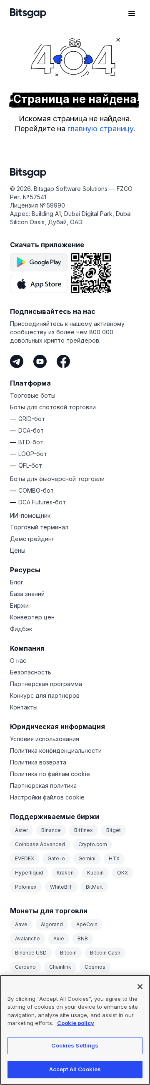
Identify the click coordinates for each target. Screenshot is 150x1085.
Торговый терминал (39, 527)
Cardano (25, 967)
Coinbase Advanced (40, 844)
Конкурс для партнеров (45, 695)
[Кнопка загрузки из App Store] (39, 284)
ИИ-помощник (30, 515)
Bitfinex (83, 830)
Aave (21, 924)
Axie (58, 938)
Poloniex (26, 887)
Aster (21, 830)
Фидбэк (21, 628)
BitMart (94, 887)
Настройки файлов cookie (47, 797)
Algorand (52, 924)
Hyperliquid (29, 873)
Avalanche (27, 938)
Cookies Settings (74, 1045)
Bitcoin (68, 953)
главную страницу (101, 128)
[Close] (140, 986)
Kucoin (95, 873)
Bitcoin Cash (105, 953)
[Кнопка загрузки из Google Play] (39, 262)
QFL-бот (30, 465)
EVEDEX (24, 858)
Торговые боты (32, 395)
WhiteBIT (61, 887)
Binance (51, 830)
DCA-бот (31, 430)
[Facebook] (63, 361)
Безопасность (30, 672)
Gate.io (56, 858)
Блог (16, 582)
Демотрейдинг (32, 538)
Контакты (24, 707)
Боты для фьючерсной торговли (57, 478)
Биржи (19, 605)
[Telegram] (16, 361)
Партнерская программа (46, 683)
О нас (18, 660)
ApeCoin (87, 924)
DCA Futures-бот (42, 502)
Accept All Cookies (75, 1069)
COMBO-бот (36, 490)
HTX (114, 858)
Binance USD (31, 953)
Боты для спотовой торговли (53, 407)
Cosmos (95, 967)
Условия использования (44, 738)
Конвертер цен (32, 617)
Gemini (86, 858)
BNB (83, 938)
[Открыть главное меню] (131, 13)
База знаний (27, 593)
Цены (17, 550)
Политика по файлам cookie (50, 773)
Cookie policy (75, 1023)
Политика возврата (38, 762)
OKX (122, 873)
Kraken (65, 873)
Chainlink (60, 967)
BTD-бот (30, 442)
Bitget (113, 830)
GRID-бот (31, 418)
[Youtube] (40, 361)
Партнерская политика (43, 785)
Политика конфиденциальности (56, 750)
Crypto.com (92, 844)
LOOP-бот (32, 453)
